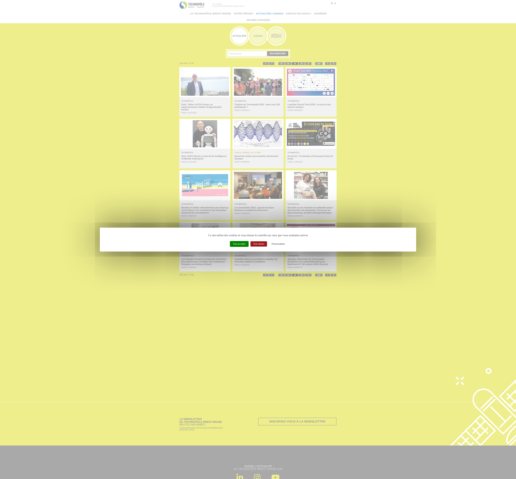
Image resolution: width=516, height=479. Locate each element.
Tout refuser (258, 244)
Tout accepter (239, 244)
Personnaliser (278, 244)
